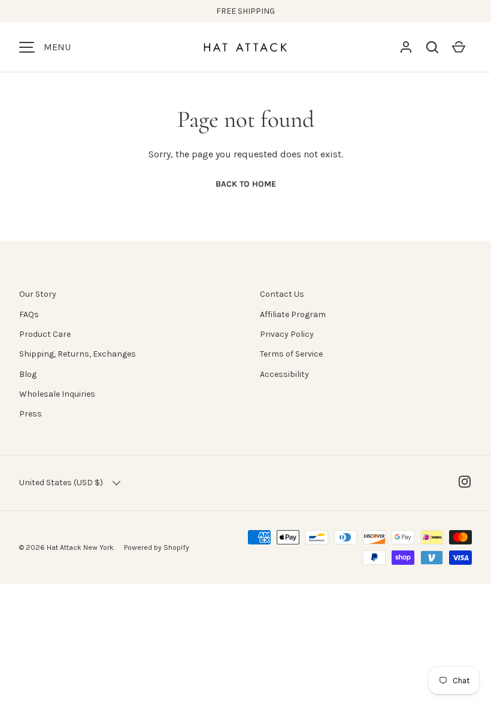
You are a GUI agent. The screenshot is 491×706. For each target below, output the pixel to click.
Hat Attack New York (80, 547)
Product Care (45, 334)
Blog (28, 374)
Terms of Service (291, 354)
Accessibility (284, 374)
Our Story (37, 294)
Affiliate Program (293, 314)
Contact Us (282, 294)
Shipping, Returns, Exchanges (77, 354)
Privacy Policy (287, 334)
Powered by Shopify (156, 547)
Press (30, 414)
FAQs (29, 314)
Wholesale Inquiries (57, 394)
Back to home (246, 184)
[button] (432, 47)
